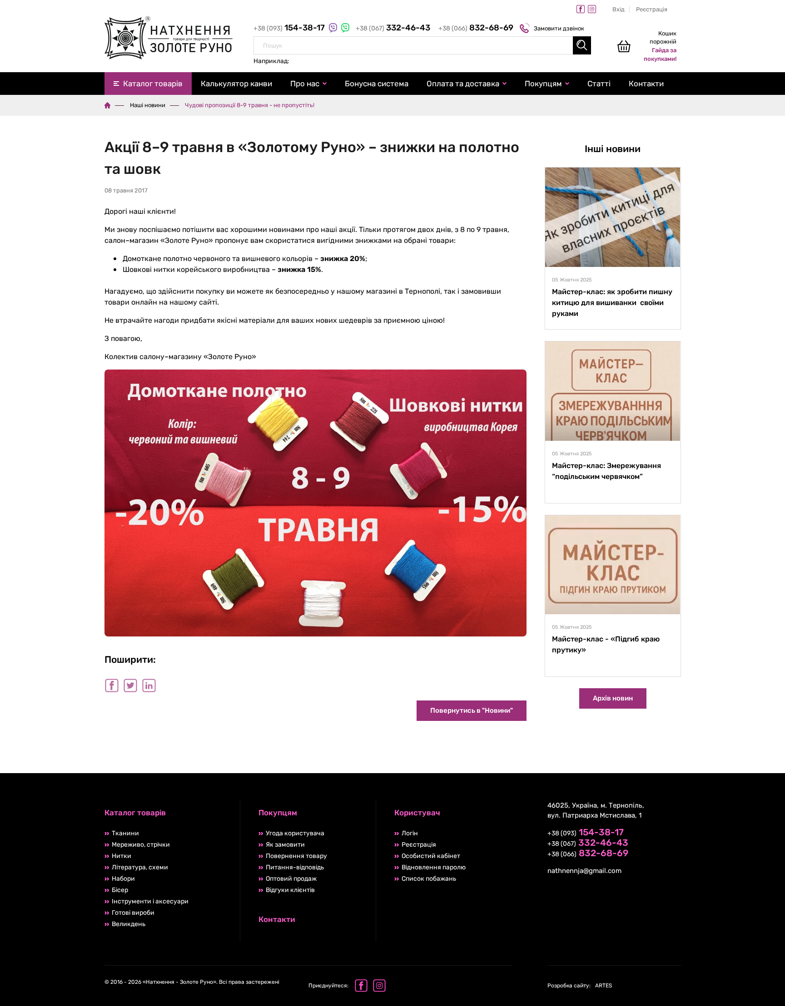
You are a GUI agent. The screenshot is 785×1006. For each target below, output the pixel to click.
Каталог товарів (153, 83)
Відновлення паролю (434, 867)
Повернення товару (296, 856)
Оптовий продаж (291, 879)
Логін (410, 833)
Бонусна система (376, 83)
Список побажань (429, 879)
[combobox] (422, 45)
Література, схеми (140, 867)
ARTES (579, 985)
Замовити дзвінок (559, 28)
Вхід (618, 9)
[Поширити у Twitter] (130, 685)
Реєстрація (651, 9)
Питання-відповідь (295, 867)
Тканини (125, 833)
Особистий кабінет (431, 856)
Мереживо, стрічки (141, 844)
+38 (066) (475, 28)
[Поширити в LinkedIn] (149, 685)
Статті (599, 83)
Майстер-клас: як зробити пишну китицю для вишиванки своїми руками (612, 302)
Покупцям (543, 83)
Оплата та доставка (463, 83)
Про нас (304, 83)
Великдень (128, 924)
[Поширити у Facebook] (111, 685)
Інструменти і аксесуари (150, 901)
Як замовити (285, 844)
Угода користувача (295, 833)
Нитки (121, 856)
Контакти (646, 83)
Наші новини (147, 105)
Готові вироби (133, 913)
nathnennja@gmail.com (584, 871)
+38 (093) (290, 28)
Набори (123, 879)
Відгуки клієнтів (290, 890)
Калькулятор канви (236, 83)
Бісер (120, 890)
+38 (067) (393, 28)
